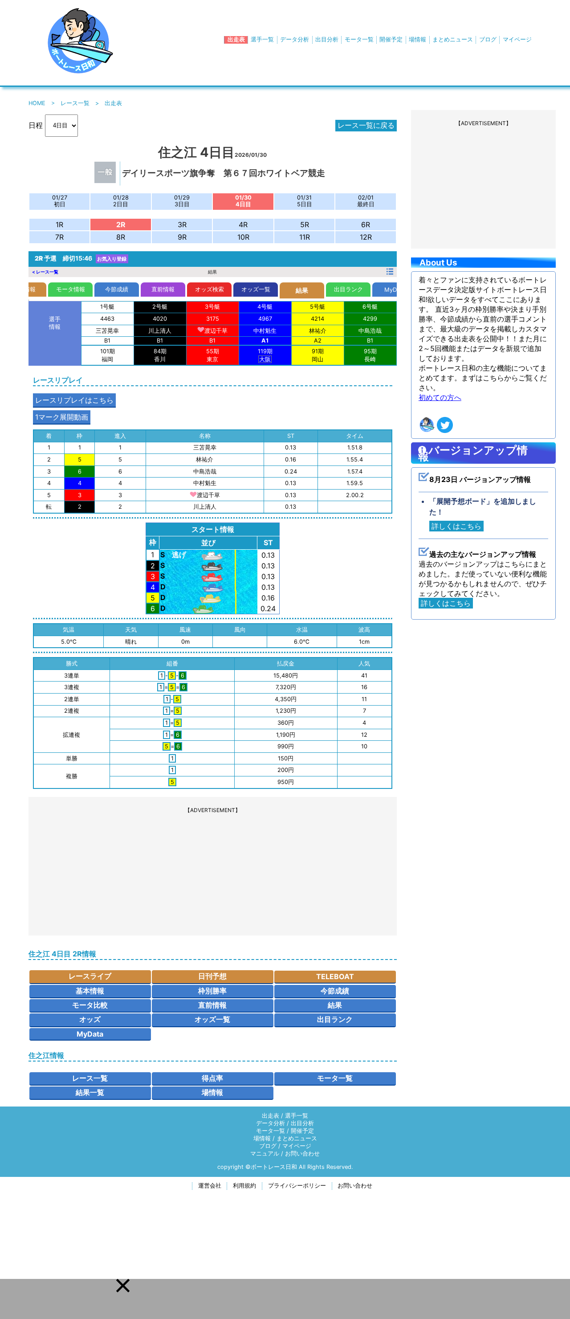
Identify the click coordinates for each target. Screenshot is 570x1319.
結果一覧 (90, 1092)
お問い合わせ (302, 1153)
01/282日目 (121, 201)
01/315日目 (304, 201)
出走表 (236, 39)
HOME (36, 103)
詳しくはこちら (456, 526)
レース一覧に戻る (366, 125)
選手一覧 (262, 39)
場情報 (417, 39)
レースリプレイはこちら (74, 400)
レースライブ (90, 976)
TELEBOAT (335, 976)
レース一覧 (75, 103)
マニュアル (264, 1153)
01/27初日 (59, 201)
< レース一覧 (45, 271)
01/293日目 (182, 201)
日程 (35, 124)
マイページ (517, 39)
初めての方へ (440, 397)
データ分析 (294, 39)
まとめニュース (452, 39)
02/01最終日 (366, 201)
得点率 (212, 1078)
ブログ (488, 39)
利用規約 (244, 1185)
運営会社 (209, 1185)
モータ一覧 (359, 39)
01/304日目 (243, 201)
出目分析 (326, 39)
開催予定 (391, 39)
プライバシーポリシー (297, 1185)
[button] (123, 1285)
